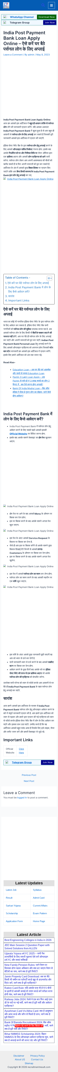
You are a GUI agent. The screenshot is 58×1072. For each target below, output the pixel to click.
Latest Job (11, 890)
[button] (43, 5)
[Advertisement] (29, 1049)
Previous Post (29, 775)
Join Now (50, 22)
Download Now (47, 17)
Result (9, 898)
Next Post (29, 781)
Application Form (14, 921)
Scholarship (12, 913)
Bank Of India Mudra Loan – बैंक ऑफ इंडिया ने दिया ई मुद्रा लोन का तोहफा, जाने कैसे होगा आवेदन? (32, 392)
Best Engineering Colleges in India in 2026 (28, 940)
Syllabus (37, 890)
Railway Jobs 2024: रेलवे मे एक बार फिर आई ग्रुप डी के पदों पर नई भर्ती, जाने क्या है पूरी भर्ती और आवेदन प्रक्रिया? (28, 1002)
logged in (22, 797)
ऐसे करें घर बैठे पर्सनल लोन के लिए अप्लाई (28, 283)
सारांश (11, 296)
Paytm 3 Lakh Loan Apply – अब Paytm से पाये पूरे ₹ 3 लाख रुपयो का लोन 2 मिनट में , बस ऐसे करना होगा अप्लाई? (31, 381)
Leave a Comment (13, 54)
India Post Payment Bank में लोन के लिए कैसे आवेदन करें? (29, 289)
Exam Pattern (40, 913)
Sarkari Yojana (13, 905)
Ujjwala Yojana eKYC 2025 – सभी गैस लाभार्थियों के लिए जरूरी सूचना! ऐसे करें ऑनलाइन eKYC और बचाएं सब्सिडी (26, 956)
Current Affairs (40, 905)
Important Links (18, 300)
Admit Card (38, 898)
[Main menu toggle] (51, 5)
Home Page (39, 921)
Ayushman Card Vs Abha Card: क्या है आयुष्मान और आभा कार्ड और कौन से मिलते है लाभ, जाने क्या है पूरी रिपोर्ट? (28, 1014)
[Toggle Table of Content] (47, 278)
